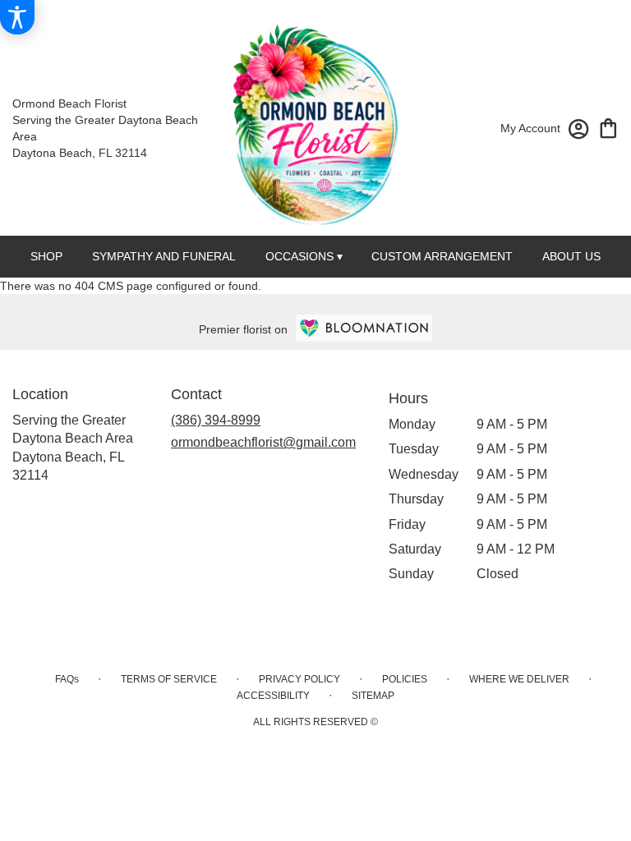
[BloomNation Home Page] (364, 328)
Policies (404, 679)
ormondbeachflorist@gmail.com (263, 442)
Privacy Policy (299, 679)
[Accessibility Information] (17, 17)
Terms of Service (169, 679)
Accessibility (273, 695)
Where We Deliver (519, 679)
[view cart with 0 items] (608, 127)
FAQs (67, 679)
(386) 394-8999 (215, 420)
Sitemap (373, 695)
